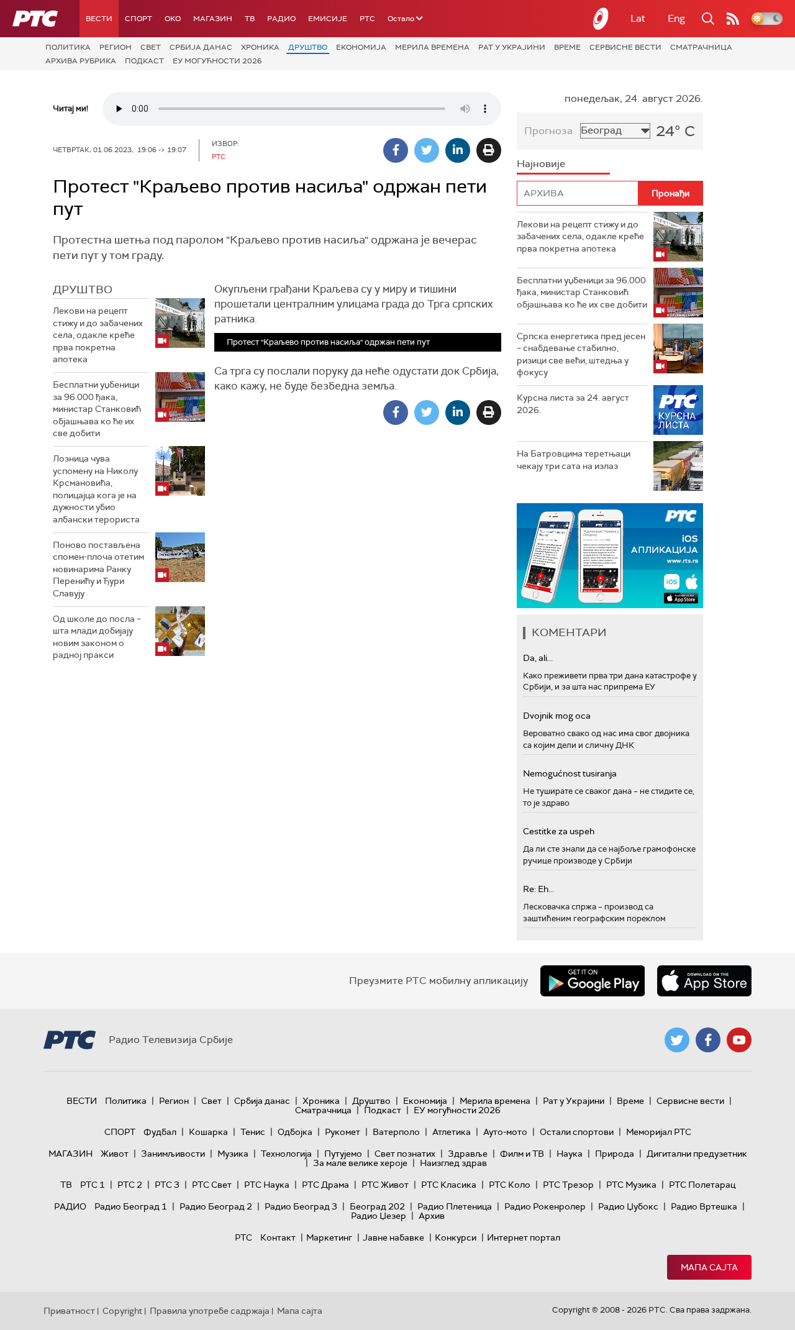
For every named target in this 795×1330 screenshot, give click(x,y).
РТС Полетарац (702, 1184)
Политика (68, 47)
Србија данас (201, 47)
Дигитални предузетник (697, 1153)
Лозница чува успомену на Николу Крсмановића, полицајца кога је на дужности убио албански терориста (96, 489)
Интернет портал (523, 1237)
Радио (281, 19)
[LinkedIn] (457, 150)
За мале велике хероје (360, 1162)
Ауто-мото (505, 1131)
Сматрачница (701, 47)
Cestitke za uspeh (558, 831)
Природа (614, 1153)
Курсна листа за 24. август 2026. (573, 404)
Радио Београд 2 (215, 1206)
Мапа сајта (709, 1267)
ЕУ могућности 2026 (217, 61)
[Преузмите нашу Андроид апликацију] (592, 980)
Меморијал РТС (658, 1131)
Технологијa (286, 1153)
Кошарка (208, 1131)
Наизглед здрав (453, 1162)
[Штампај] (488, 150)
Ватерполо (396, 1131)
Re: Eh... (538, 889)
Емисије (327, 19)
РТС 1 (92, 1184)
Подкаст (144, 61)
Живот (115, 1153)
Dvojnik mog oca (557, 715)
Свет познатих (405, 1153)
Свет (150, 47)
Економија (361, 47)
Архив (432, 1215)
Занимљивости (173, 1153)
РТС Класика (448, 1184)
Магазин (212, 19)
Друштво (307, 47)
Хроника (260, 47)
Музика (232, 1153)
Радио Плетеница (454, 1206)
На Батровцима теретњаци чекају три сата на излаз (573, 459)
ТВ (250, 19)
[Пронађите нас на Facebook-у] (708, 1039)
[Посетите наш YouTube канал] (739, 1039)
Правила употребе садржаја (210, 1310)
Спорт (138, 19)
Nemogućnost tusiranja (570, 773)
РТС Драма (325, 1184)
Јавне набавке (393, 1237)
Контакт (278, 1237)
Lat (637, 18)
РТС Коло (509, 1184)
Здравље (468, 1153)
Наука (569, 1153)
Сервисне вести (625, 47)
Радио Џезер (378, 1215)
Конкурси (455, 1237)
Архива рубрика (80, 61)
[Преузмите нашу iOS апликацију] (704, 980)
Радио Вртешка (704, 1206)
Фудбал (159, 1131)
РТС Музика (631, 1184)
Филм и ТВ (522, 1153)
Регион (115, 47)
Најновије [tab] (541, 163)
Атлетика (451, 1131)
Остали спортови (577, 1131)
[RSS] (732, 18)
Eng (676, 18)
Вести (99, 19)
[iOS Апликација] (610, 555)
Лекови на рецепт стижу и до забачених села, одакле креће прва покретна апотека (98, 335)
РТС (367, 19)
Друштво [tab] (82, 289)
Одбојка (295, 1131)
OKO (173, 19)
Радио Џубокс (628, 1206)
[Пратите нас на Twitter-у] (677, 1039)
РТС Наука (266, 1184)
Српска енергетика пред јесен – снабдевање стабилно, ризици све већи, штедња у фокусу (581, 354)
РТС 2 (129, 1184)
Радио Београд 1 (130, 1206)
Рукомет (342, 1131)
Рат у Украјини (511, 47)
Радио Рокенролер (545, 1206)
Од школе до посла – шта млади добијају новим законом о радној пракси (97, 637)
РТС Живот (385, 1184)
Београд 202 (377, 1206)
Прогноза (548, 130)
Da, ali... (538, 657)
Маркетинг (329, 1237)
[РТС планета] (601, 18)
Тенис (252, 1131)
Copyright (122, 1310)
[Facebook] (395, 150)
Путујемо (343, 1153)
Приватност (69, 1310)
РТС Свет (212, 1184)
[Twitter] (426, 150)
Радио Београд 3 (301, 1206)
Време (567, 47)
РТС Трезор (568, 1184)
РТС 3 (167, 1184)
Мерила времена (432, 47)
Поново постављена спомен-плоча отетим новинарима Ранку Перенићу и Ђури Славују (98, 569)
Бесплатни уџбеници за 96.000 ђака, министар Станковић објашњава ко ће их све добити (97, 409)
